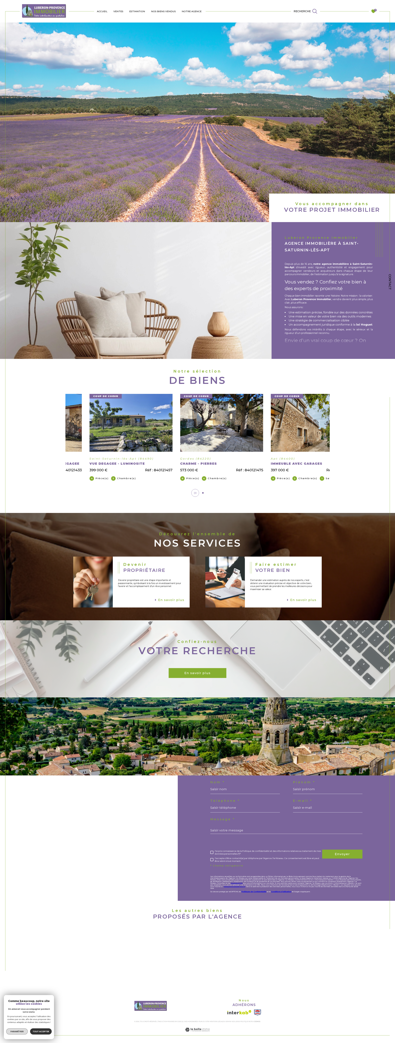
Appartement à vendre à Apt (100, 946)
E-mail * (302, 800)
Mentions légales (217, 1021)
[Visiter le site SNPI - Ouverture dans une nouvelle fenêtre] (257, 1012)
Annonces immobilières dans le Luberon (204, 952)
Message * (222, 819)
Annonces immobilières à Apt (196, 940)
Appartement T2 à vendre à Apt (293, 946)
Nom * (217, 782)
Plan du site (203, 1021)
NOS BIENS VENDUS (163, 11)
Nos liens (235, 1021)
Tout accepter (41, 1031)
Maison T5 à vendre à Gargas (291, 952)
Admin (228, 1021)
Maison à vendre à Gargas (97, 958)
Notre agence (192, 11)
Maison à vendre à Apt (95, 940)
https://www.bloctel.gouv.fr (234, 887)
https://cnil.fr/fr (237, 883)
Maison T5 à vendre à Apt (288, 940)
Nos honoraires (190, 1021)
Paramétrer (17, 1031)
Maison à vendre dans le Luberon (103, 965)
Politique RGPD (247, 1021)
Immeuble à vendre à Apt (97, 952)
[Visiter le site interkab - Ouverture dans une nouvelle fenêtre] (239, 1012)
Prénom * (304, 782)
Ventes (118, 11)
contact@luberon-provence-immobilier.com (62, 827)
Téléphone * (225, 800)
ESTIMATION (137, 11)
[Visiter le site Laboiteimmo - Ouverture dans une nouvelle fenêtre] (197, 1033)
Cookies (257, 1021)
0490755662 (41, 819)
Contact (390, 282)
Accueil (102, 11)
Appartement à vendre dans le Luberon (109, 971)
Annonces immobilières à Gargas (198, 946)
